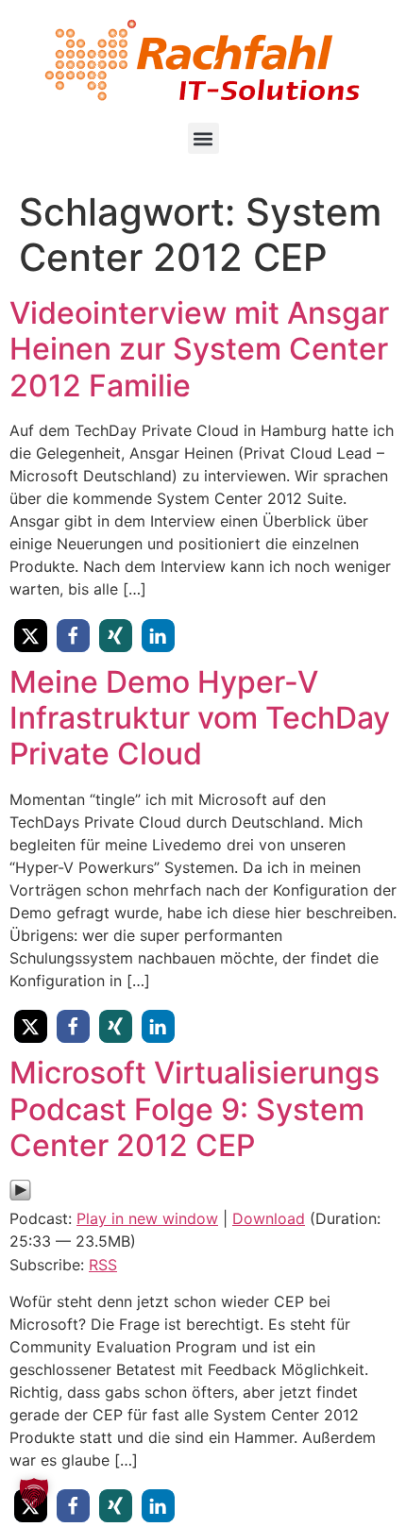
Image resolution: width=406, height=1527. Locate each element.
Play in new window (147, 1218)
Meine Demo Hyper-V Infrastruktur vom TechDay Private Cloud (199, 718)
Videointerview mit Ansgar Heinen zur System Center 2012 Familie (199, 349)
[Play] (20, 1195)
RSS (103, 1264)
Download (268, 1218)
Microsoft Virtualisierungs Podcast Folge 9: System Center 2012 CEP (194, 1109)
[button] (203, 138)
